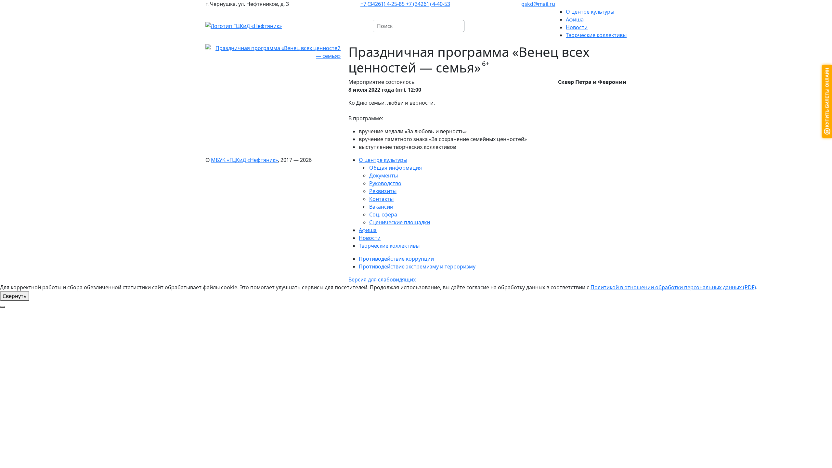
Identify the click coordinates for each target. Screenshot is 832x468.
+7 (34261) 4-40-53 (428, 3)
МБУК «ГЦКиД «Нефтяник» (244, 159)
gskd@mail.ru (538, 3)
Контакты (381, 198)
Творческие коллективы (596, 35)
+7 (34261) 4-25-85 (383, 3)
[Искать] (460, 26)
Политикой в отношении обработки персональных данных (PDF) (673, 287)
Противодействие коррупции (396, 258)
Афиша (575, 19)
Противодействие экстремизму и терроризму (417, 266)
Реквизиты (382, 191)
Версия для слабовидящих (382, 279)
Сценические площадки (399, 222)
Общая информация (395, 167)
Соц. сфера (383, 214)
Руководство (385, 183)
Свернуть (15, 296)
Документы (383, 175)
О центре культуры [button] (590, 11)
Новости (577, 27)
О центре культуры (383, 159)
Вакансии (381, 206)
